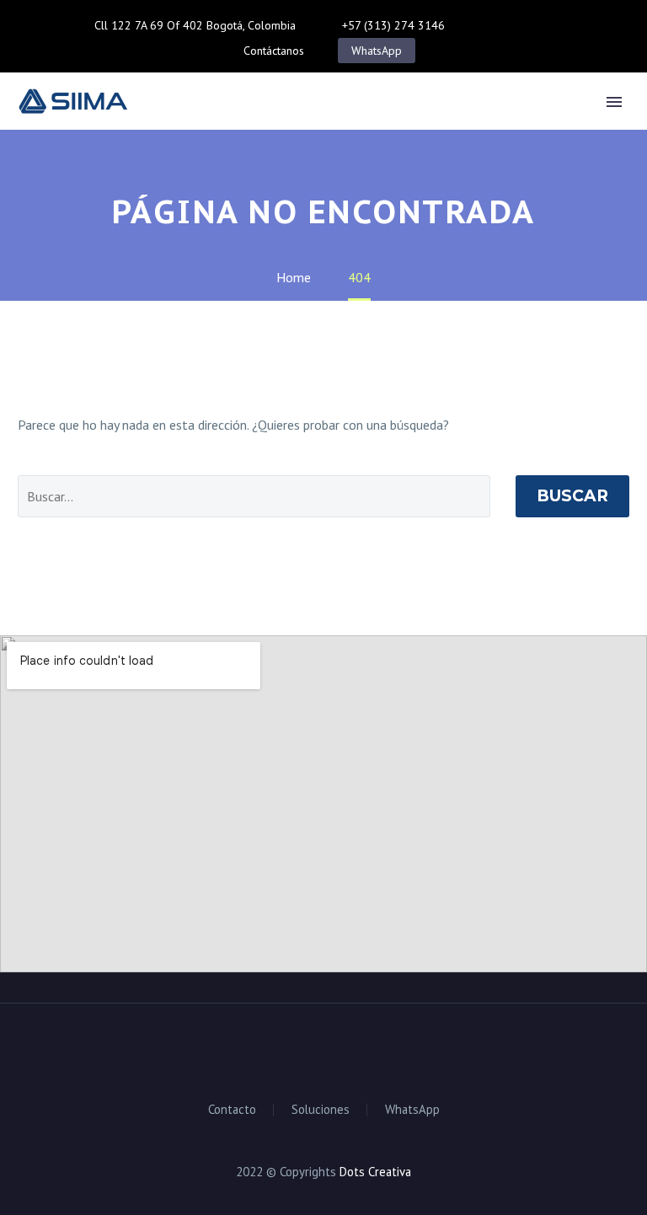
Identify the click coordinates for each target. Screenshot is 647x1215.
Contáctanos (273, 50)
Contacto (232, 1110)
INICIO (175, 126)
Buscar (572, 496)
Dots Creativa (375, 1172)
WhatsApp (376, 50)
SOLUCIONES (384, 126)
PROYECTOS (502, 126)
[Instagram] (537, 25)
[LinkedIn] (512, 25)
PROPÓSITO (268, 126)
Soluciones (320, 1110)
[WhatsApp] (562, 25)
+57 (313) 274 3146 (393, 25)
